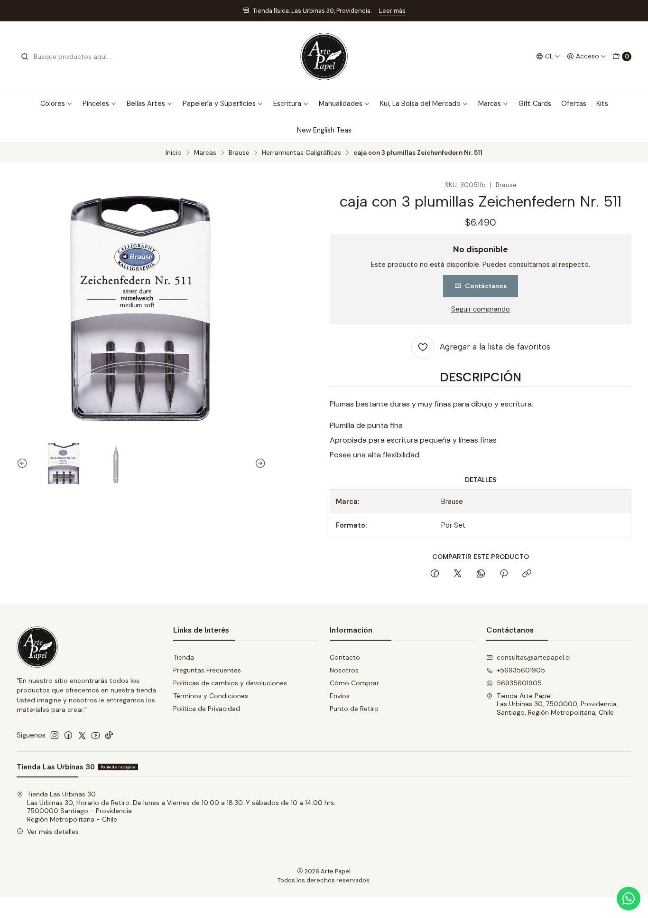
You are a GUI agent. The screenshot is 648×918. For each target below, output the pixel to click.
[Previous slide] (24, 463)
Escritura (287, 103)
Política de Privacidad (206, 708)
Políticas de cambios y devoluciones (230, 683)
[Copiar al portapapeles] (527, 574)
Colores (52, 103)
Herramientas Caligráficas (301, 153)
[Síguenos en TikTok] (109, 735)
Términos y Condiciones (210, 695)
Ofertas (573, 103)
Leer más (392, 11)
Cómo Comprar (354, 683)
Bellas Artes (146, 103)
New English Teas (324, 130)
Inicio (174, 153)
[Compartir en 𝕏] (458, 574)
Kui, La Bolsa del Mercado (420, 103)
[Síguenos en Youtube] (95, 735)
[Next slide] (259, 463)
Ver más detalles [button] (53, 831)
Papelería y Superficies (219, 103)
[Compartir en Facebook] (435, 574)
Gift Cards (534, 103)
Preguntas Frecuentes (207, 670)
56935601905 (519, 683)
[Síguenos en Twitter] (82, 735)
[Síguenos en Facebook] (68, 735)
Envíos (340, 695)
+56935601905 (521, 670)
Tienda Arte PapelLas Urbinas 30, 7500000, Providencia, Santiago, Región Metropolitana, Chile (557, 704)
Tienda (183, 657)
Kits (602, 103)
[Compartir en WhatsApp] (481, 574)
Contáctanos (486, 286)
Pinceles (96, 103)
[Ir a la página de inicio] (324, 56)
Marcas (489, 103)
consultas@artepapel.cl (534, 657)
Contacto (345, 657)
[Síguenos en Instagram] (54, 735)
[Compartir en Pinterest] (504, 574)
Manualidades (340, 103)
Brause (239, 153)
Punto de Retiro (354, 708)
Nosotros (344, 670)
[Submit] (25, 56)
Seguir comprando (480, 309)
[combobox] (69, 56)
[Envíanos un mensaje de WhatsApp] (628, 898)
